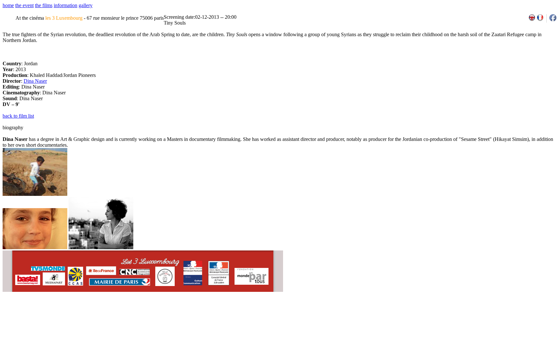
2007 (470, 313)
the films (43, 5)
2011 (498, 313)
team (117, 313)
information (65, 5)
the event (24, 5)
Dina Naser (35, 81)
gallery (86, 5)
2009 (484, 313)
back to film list (18, 116)
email (53, 313)
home (8, 5)
